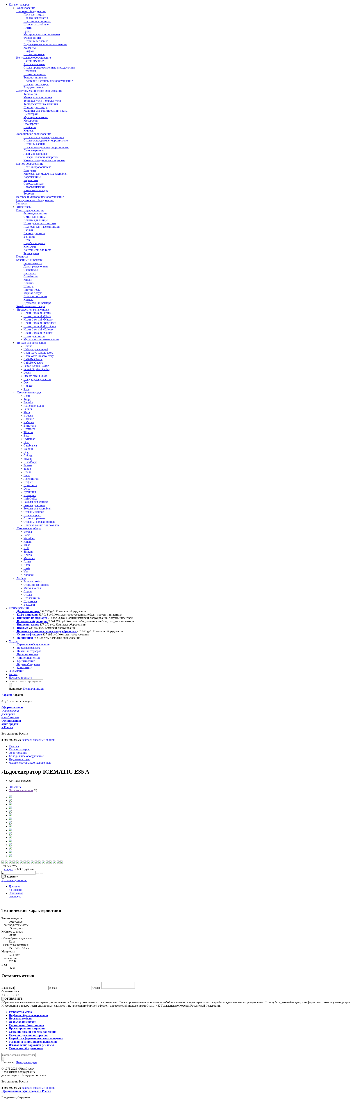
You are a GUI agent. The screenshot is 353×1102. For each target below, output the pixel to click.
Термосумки (31, 253)
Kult (26, 548)
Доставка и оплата (20, 677)
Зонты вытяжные (34, 64)
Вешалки (29, 604)
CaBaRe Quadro (33, 362)
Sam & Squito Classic (36, 365)
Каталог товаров (19, 4)
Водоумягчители (34, 87)
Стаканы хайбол (34, 511)
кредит (8, 869)
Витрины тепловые (36, 41)
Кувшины (30, 491)
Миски (28, 279)
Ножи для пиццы (34, 336)
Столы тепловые (34, 54)
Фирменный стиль (28, 657)
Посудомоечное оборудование (35, 200)
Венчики (29, 236)
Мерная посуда (33, 293)
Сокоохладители (34, 183)
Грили (27, 31)
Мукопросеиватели (36, 117)
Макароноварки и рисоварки (42, 34)
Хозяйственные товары (30, 306)
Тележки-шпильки (35, 77)
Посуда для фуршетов (37, 379)
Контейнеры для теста (37, 249)
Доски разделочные (36, 266)
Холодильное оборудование (33, 133)
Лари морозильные (35, 153)
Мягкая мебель (33, 588)
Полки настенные (35, 74)
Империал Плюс (34, 405)
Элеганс (29, 419)
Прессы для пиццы (35, 107)
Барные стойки (33, 581)
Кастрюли (30, 273)
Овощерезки (31, 123)
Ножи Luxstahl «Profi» (37, 312)
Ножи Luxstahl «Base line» (40, 322)
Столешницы (32, 598)
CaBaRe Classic (33, 359)
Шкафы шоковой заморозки (41, 157)
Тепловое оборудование (31, 11)
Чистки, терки (32, 289)
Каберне (29, 422)
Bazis (27, 568)
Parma (27, 561)
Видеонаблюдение (28, 664)
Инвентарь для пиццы (30, 210)
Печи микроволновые (37, 167)
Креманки (30, 495)
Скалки (28, 230)
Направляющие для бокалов (41, 525)
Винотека (30, 425)
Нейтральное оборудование (33, 57)
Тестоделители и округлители (42, 100)
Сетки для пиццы (35, 216)
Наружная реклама (28, 647)
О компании (16, 670)
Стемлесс (29, 428)
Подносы (22, 256)
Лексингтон (31, 478)
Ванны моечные (34, 60)
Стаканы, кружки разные (39, 521)
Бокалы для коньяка (36, 501)
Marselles (29, 558)
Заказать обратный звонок (38, 739)
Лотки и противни (35, 296)
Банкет (28, 409)
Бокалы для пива (34, 505)
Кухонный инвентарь (29, 259)
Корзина (7, 694)
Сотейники (31, 276)
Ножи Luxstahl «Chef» (37, 316)
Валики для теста (34, 233)
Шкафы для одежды (36, 84)
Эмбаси (28, 415)
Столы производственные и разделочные (49, 67)
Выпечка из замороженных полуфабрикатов (46, 631)
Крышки (29, 299)
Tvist (26, 389)
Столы (28, 594)
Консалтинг (24, 667)
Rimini (27, 541)
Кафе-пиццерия (27, 614)
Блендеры (30, 170)
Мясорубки (31, 120)
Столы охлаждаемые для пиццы (44, 137)
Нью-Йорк (30, 462)
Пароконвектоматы (36, 17)
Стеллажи (30, 70)
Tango (27, 468)
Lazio (27, 535)
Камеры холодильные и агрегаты (44, 160)
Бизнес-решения (19, 607)
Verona (28, 531)
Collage (28, 385)
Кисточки (30, 246)
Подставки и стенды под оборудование (48, 80)
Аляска (28, 554)
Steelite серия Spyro (35, 375)
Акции (13, 674)
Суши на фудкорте (29, 634)
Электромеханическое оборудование (39, 90)
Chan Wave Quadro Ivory (39, 356)
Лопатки (29, 283)
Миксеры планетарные (38, 97)
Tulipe (27, 399)
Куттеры (29, 130)
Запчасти (22, 203)
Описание (15, 787)
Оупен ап (29, 438)
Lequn (27, 372)
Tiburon (28, 432)
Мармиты (30, 47)
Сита (27, 239)
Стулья (28, 591)
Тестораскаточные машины (41, 104)
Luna (27, 475)
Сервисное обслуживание (32, 644)
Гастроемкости (33, 263)
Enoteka (28, 402)
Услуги (13, 641)
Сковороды (31, 269)
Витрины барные (34, 143)
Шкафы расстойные (36, 24)
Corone (28, 346)
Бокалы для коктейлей (37, 508)
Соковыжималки (34, 186)
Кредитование (25, 661)
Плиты (28, 27)
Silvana (28, 458)
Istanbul (28, 448)
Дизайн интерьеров (28, 651)
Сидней (28, 481)
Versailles (29, 538)
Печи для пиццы (34, 14)
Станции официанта (36, 584)
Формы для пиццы (35, 213)
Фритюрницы (32, 37)
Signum (28, 551)
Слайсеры (30, 127)
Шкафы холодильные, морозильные (46, 147)
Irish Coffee (30, 498)
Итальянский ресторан (32, 621)
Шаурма (29, 50)
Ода (26, 452)
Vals (26, 571)
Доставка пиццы (28, 611)
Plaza (27, 412)
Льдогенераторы (34, 150)
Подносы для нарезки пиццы (42, 226)
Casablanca (30, 445)
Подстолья (30, 601)
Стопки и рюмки (34, 518)
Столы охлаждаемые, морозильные (46, 140)
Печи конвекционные (37, 21)
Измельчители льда (36, 190)
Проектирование (27, 654)
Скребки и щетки (34, 243)
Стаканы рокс (32, 515)
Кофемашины (32, 176)
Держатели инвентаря (37, 302)
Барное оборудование (29, 163)
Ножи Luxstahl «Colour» (39, 329)
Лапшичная (25, 637)
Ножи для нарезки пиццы (40, 223)
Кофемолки (31, 180)
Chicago (28, 455)
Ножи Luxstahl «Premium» (40, 326)
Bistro (27, 395)
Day (26, 382)
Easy (26, 435)
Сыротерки (31, 113)
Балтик (28, 465)
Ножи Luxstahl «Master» (38, 319)
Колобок (29, 574)
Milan (27, 544)
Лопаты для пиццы (36, 220)
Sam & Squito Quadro (36, 369)
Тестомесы (30, 94)
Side (26, 442)
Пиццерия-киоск (28, 624)
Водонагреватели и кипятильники (45, 44)
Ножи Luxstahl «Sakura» (39, 332)
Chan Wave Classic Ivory (38, 352)
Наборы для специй (36, 349)
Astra (27, 564)
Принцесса (30, 485)
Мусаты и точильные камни (41, 339)
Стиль (27, 472)
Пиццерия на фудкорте (32, 617)
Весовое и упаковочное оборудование (40, 196)
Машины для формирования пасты (45, 110)
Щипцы (28, 286)
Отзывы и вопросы (21, 790)
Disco (27, 488)
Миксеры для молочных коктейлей (45, 173)
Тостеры (29, 193)
